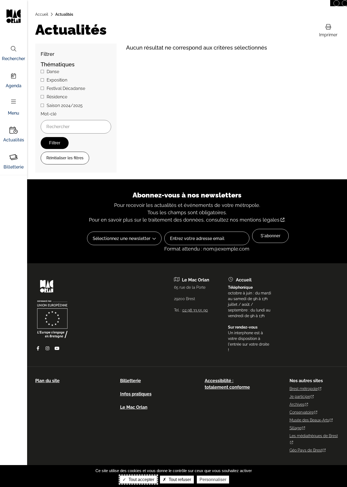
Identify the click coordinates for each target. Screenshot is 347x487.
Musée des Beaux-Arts (309, 420)
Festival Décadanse (66, 88)
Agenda (13, 85)
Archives (297, 404)
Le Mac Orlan (133, 407)
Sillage (295, 428)
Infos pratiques (136, 394)
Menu (13, 113)
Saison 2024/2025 (65, 105)
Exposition (57, 80)
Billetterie (14, 167)
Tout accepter (140, 479)
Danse (53, 71)
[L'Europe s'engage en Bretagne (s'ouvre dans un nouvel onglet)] (52, 337)
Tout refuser (179, 479)
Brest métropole (304, 389)
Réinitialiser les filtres (64, 158)
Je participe (300, 396)
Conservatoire (302, 412)
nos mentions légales (254, 220)
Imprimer (328, 34)
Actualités (13, 139)
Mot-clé (48, 113)
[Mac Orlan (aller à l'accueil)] (46, 294)
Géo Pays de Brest (306, 450)
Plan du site (47, 380)
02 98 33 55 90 (195, 310)
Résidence (57, 96)
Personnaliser (213, 479)
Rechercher (13, 58)
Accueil (41, 14)
